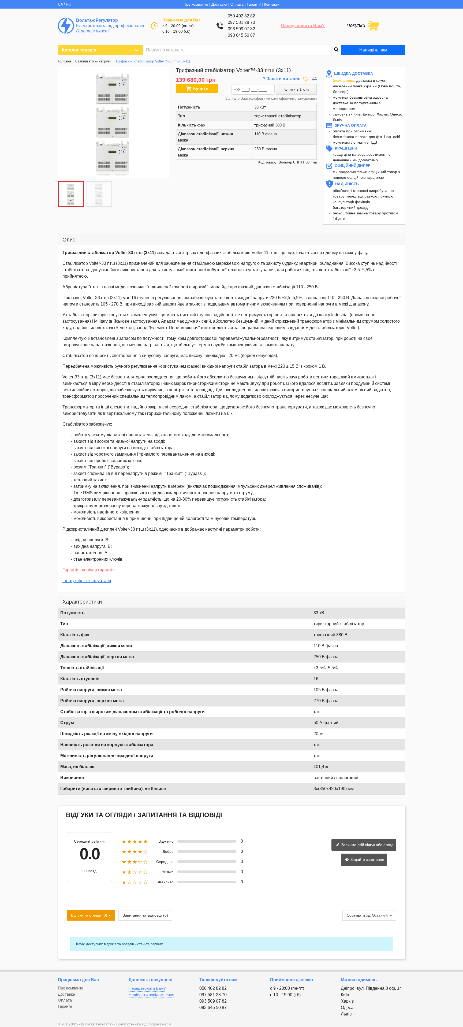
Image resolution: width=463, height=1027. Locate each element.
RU (68, 4)
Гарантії (254, 4)
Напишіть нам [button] (373, 50)
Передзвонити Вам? (303, 25)
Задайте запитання (366, 859)
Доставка (219, 4)
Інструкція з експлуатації (86, 580)
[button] (162, 123)
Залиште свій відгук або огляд (366, 845)
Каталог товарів (79, 50)
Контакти (271, 4)
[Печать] (314, 78)
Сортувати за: (359, 915)
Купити (197, 88)
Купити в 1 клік (296, 89)
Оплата (237, 4)
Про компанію (196, 4)
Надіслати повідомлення (151, 994)
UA (61, 4)
